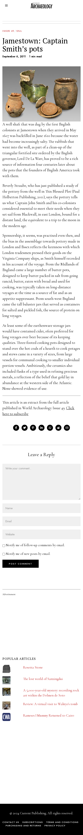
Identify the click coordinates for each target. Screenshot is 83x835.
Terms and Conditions (62, 822)
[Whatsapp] (50, 428)
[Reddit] (58, 428)
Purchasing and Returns (23, 825)
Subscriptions (32, 822)
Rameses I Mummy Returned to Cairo (48, 715)
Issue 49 (8, 30)
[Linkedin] (41, 428)
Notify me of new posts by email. (28, 554)
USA (19, 30)
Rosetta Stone (33, 667)
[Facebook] (16, 428)
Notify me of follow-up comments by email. (35, 545)
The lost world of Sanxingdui (43, 679)
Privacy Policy (55, 825)
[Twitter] (25, 428)
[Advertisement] (32, 769)
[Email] (67, 428)
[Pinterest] (33, 428)
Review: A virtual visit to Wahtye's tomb (50, 704)
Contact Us (10, 822)
